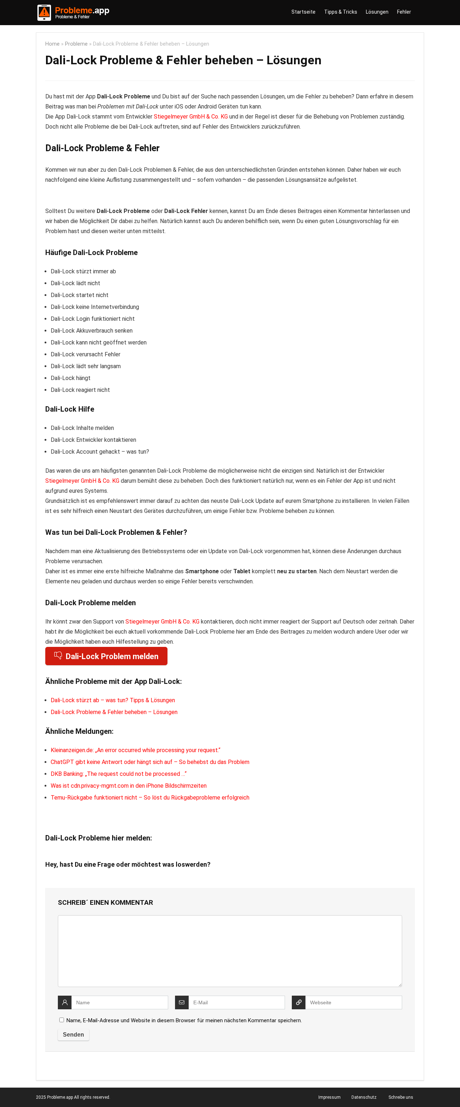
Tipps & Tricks (340, 12)
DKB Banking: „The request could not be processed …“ (119, 773)
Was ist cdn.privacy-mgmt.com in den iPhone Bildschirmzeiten (129, 785)
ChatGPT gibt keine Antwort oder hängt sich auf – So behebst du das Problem (150, 762)
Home (52, 44)
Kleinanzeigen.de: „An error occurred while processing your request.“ (135, 750)
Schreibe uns (400, 1097)
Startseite (303, 12)
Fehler (404, 12)
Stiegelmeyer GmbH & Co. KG (191, 116)
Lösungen (377, 12)
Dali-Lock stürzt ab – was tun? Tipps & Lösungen (113, 700)
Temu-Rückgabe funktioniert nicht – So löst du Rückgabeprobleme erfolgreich (150, 797)
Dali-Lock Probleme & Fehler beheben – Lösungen (114, 712)
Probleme (76, 44)
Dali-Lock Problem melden (112, 656)
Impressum (329, 1097)
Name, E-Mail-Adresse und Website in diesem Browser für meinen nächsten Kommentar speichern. (184, 1020)
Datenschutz (364, 1097)
